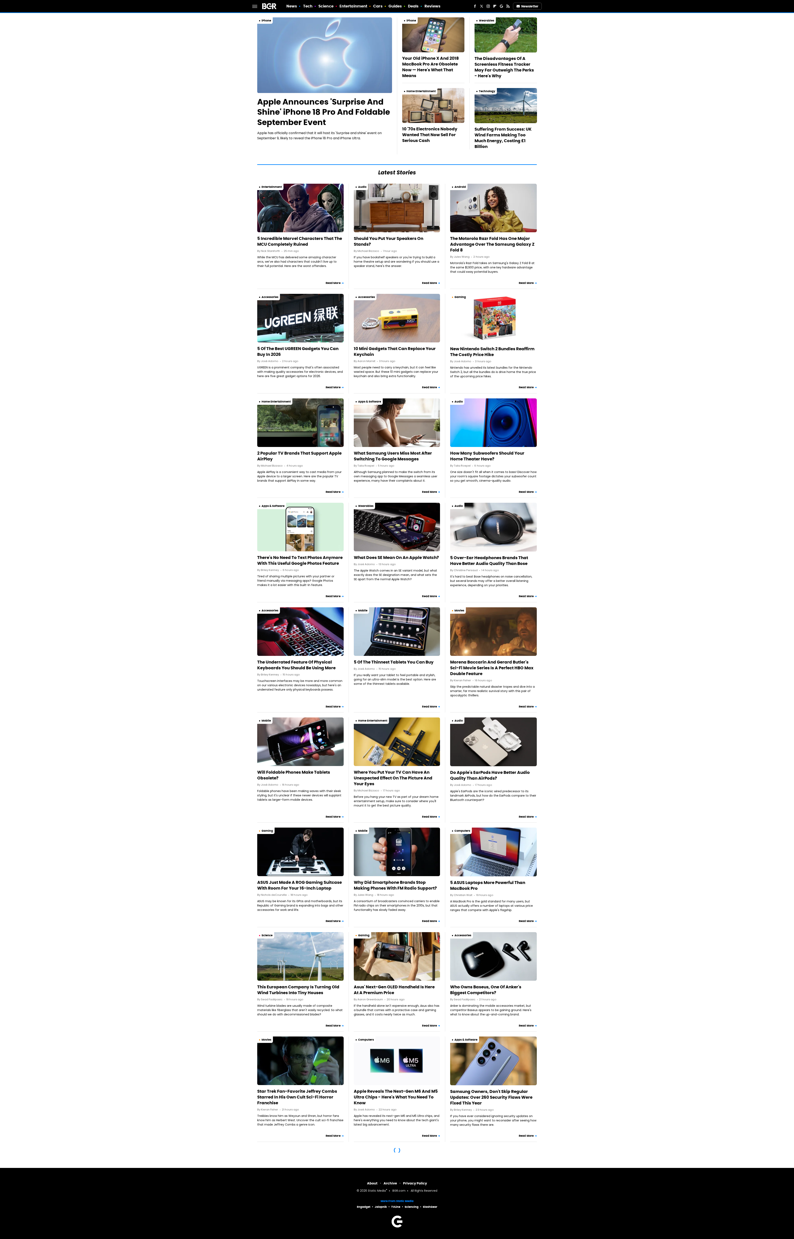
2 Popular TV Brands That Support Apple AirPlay (299, 456)
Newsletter (529, 6)
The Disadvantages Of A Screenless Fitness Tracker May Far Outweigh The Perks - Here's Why (504, 67)
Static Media (377, 1191)
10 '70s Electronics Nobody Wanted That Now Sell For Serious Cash (429, 134)
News (291, 6)
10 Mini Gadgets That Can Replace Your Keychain (395, 351)
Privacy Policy (415, 1183)
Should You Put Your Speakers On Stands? (388, 241)
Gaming (460, 297)
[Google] (501, 6)
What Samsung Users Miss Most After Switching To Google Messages (393, 456)
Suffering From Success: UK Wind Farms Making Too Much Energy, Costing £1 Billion (503, 137)
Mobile (362, 610)
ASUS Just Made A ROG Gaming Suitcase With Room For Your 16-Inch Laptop (299, 885)
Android (460, 187)
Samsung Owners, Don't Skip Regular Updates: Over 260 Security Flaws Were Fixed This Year (491, 1097)
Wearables (486, 20)
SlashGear (430, 1207)
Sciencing (412, 1207)
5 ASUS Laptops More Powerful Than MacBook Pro (487, 885)
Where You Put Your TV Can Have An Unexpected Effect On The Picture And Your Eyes (393, 778)
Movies (459, 610)
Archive (390, 1183)
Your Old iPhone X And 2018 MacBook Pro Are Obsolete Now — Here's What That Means (430, 67)
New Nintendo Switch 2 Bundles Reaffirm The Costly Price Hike (492, 351)
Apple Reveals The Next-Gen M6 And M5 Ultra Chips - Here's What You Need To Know (396, 1097)
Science (326, 6)
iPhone (266, 20)
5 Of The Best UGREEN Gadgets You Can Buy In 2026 (297, 351)
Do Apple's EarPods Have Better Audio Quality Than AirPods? (490, 775)
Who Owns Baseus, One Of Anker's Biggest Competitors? (485, 989)
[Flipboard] (494, 6)
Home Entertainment (421, 91)
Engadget (363, 1207)
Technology (487, 91)
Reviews (432, 6)
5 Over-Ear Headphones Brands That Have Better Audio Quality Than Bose (489, 560)
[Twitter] (481, 6)
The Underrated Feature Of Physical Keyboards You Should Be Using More (296, 665)
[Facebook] (475, 6)
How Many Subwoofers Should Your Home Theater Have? (487, 456)
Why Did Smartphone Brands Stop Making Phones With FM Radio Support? (395, 885)
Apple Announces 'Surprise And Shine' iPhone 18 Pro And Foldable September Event (323, 112)
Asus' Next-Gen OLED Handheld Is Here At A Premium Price (394, 989)
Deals (413, 6)
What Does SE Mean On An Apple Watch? (396, 557)
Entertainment (353, 6)
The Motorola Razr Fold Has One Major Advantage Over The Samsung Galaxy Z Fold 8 (492, 244)
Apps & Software (369, 401)
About (372, 1183)
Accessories (270, 297)
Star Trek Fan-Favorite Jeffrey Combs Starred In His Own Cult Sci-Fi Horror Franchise (297, 1097)
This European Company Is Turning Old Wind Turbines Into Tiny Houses (298, 989)
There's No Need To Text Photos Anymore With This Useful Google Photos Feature (300, 560)
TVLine (395, 1207)
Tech (307, 6)
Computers (462, 831)
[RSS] (508, 6)
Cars (377, 6)
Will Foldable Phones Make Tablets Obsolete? (293, 775)
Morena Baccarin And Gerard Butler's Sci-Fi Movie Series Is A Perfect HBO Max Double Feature (491, 667)
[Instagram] (488, 6)
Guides (395, 6)
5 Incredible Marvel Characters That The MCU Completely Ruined (299, 241)
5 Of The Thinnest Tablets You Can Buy (394, 662)
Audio (362, 187)
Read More (333, 283)
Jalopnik (381, 1207)
